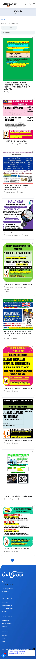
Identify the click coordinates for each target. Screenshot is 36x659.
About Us (4, 638)
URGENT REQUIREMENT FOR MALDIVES (18, 284)
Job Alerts (4, 611)
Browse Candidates (7, 605)
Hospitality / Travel (10, 192)
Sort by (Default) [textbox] (7, 28)
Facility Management (11, 499)
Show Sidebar (7, 20)
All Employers (5, 620)
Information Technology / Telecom (15, 144)
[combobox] (9, 28)
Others (7, 338)
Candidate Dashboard (7, 608)
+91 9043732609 (7, 585)
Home (12, 14)
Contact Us (4, 635)
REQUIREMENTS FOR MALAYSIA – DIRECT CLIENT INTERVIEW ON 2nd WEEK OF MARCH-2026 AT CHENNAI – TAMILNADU (18, 86)
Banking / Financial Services (13, 235)
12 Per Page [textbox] (6, 32)
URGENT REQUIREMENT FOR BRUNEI (16, 549)
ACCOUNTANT (9, 232)
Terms (3, 642)
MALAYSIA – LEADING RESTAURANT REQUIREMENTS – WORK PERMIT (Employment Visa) (16, 187)
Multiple (8, 391)
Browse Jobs (5, 602)
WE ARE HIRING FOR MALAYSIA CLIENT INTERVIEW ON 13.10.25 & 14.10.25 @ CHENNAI (18, 334)
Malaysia (8, 92)
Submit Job (4, 626)
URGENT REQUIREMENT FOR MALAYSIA (18, 496)
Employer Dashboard (7, 623)
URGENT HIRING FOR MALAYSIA (15, 141)
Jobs (17, 14)
